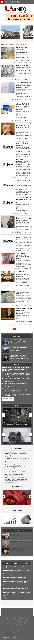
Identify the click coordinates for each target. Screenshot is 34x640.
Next (32, 33)
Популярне (24, 563)
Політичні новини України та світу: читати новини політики (23, 113)
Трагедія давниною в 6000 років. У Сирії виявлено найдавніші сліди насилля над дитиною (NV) (16, 453)
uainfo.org (19, 630)
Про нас (4, 634)
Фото (17, 405)
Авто (24, 620)
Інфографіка (17, 510)
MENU (2, 2)
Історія (16, 620)
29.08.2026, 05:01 (9, 475)
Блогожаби (17, 487)
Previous (2, 33)
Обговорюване (12, 563)
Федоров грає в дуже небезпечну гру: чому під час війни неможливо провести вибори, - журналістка (20, 357)
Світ (4, 620)
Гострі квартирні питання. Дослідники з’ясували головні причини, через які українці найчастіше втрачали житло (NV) (17, 473)
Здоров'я (5, 622)
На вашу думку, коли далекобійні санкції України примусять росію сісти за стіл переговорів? (15, 369)
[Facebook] (9, 2)
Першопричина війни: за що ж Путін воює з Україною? (20, 542)
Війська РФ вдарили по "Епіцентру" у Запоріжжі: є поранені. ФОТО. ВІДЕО (17, 423)
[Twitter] (12, 2)
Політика (17, 618)
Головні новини (10, 618)
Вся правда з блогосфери (7, 44)
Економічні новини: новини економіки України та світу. (23, 168)
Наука (12, 620)
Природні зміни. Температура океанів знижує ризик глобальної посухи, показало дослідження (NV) (17, 466)
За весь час (26, 567)
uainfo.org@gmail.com (23, 634)
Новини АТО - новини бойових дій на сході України (24, 242)
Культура (8, 620)
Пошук (17, 44)
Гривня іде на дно (22, 65)
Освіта (20, 620)
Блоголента (5, 624)
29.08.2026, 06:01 (9, 463)
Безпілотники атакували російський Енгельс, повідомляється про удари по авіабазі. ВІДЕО (16, 443)
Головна (4, 618)
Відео (16, 622)
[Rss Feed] (6, 2)
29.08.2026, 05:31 (9, 469)
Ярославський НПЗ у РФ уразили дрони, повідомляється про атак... (9, 37)
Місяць (17, 567)
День (7, 567)
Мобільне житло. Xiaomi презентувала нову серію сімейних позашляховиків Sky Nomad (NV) (17, 460)
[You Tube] (15, 2)
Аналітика (17, 336)
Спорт (9, 622)
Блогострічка (17, 449)
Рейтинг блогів (12, 624)
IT (26, 620)
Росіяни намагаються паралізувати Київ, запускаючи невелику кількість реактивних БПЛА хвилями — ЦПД (17, 594)
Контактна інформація (12, 634)
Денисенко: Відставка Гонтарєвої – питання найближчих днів (23, 218)
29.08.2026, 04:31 (9, 482)
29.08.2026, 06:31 (9, 456)
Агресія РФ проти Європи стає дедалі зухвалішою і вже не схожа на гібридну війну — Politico (20, 341)
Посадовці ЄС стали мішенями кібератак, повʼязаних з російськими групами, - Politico (20, 349)
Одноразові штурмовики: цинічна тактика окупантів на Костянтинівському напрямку (19, 535)
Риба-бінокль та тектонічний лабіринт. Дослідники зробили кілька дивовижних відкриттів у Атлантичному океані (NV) (16, 479)
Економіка (29, 618)
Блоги (17, 530)
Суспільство (23, 618)
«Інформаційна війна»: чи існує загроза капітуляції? (24, 143)
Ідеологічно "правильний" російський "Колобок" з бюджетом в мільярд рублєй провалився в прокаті (20, 550)
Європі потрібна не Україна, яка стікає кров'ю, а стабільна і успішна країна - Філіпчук (23, 106)
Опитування (17, 364)
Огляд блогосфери (22, 622)
